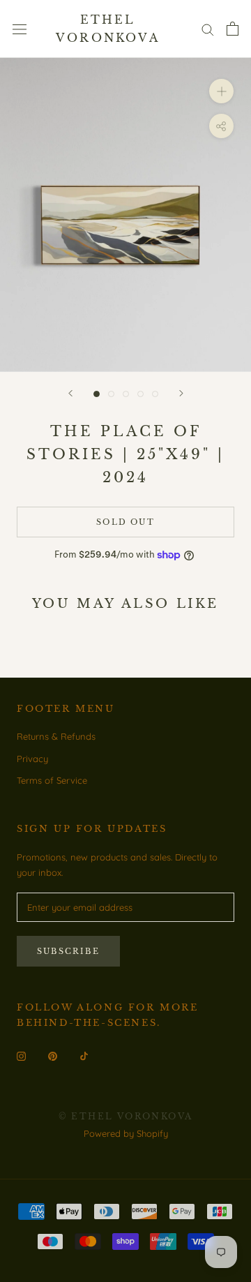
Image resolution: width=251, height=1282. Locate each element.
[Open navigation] (19, 29)
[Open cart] (232, 29)
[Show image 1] (96, 394)
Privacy (32, 758)
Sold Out (125, 522)
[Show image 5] (155, 394)
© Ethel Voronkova (126, 1116)
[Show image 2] (111, 394)
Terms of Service (52, 780)
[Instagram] (21, 1055)
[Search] (207, 29)
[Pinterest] (52, 1055)
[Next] (181, 393)
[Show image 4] (140, 394)
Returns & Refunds (56, 736)
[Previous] (70, 393)
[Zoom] (221, 91)
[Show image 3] (126, 394)
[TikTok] (84, 1055)
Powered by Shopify (126, 1133)
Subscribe (68, 951)
